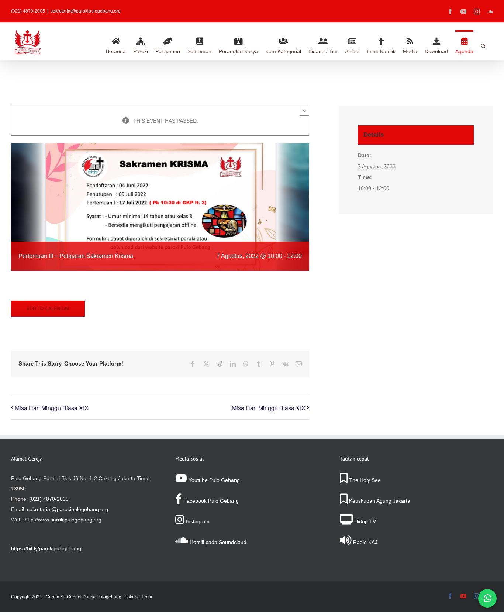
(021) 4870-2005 (49, 499)
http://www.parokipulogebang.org (63, 520)
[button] (483, 45)
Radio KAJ (364, 542)
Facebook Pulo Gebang (210, 501)
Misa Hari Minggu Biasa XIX (52, 408)
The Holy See (364, 480)
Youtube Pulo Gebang (213, 480)
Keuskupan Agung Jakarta (379, 501)
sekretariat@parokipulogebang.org (86, 11)
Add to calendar (48, 309)
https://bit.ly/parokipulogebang (46, 548)
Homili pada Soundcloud (217, 542)
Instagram (197, 521)
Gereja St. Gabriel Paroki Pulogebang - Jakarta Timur (99, 596)
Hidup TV (364, 521)
